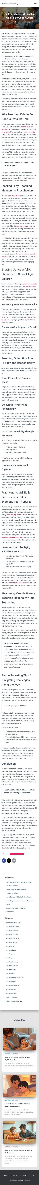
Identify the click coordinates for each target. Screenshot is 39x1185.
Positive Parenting (11, 997)
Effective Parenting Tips (13, 922)
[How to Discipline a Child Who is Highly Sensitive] (19, 1039)
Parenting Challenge (12, 930)
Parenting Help (10, 958)
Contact (14, 1175)
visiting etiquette (29, 132)
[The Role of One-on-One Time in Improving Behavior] (19, 1086)
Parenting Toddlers (11, 993)
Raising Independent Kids (14, 1001)
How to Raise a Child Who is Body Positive (19, 897)
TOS (34, 1175)
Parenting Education (12, 942)
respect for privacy (29, 286)
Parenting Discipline (17, 854)
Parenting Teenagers (12, 985)
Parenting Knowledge (12, 962)
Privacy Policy (25, 1175)
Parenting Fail (10, 946)
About (6, 1175)
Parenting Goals (11, 950)
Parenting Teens (11, 989)
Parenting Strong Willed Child (15, 977)
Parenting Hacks (11, 954)
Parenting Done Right (12, 938)
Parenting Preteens (12, 965)
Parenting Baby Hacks (13, 926)
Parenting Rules (11, 969)
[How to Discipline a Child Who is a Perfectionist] (19, 1132)
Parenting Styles (11, 981)
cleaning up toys (22, 226)
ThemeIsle (26, 1180)
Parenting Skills (10, 973)
